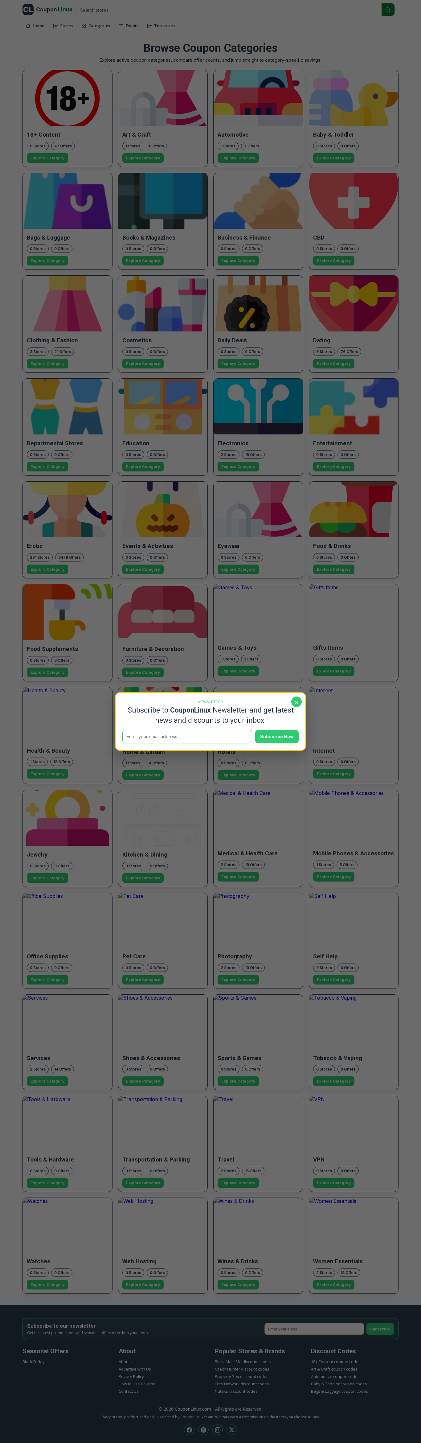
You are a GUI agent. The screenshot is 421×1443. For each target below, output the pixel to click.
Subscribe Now (277, 736)
